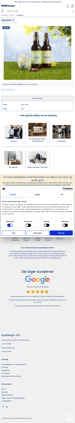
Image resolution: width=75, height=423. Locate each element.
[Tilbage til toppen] (70, 418)
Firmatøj (13, 141)
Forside (11, 15)
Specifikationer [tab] (37, 98)
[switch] (28, 225)
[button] (37, 52)
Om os (3, 389)
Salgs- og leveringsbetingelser (13, 398)
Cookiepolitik (6, 401)
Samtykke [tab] (13, 194)
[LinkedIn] (6, 406)
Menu (2, 12)
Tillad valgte (37, 233)
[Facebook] (3, 406)
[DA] (8, 6)
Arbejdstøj (62, 141)
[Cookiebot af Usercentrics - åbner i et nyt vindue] (64, 188)
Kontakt (4, 392)
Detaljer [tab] (37, 194)
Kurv (72, 7)
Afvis (14, 233)
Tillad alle (61, 233)
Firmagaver (13, 167)
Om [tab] (62, 194)
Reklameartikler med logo (37, 167)
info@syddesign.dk (56, 256)
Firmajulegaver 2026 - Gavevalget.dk (37, 140)
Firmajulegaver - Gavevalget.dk (13, 364)
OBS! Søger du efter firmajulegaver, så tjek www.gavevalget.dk (37, 2)
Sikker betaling (7, 395)
